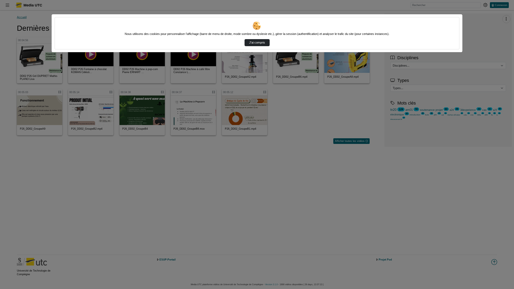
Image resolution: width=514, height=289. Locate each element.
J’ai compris (257, 42)
